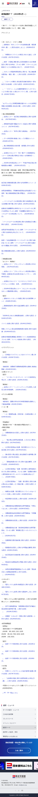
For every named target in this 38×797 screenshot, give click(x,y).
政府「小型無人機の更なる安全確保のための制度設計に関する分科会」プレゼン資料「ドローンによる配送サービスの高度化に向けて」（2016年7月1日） (19, 64)
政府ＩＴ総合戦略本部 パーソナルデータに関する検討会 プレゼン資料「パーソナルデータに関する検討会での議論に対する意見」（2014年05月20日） (18, 242)
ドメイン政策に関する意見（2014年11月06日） (16, 323)
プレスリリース (8, 718)
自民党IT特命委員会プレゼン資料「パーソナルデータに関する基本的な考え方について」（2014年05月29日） (18, 232)
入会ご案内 (19, 750)
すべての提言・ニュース (11, 710)
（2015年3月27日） (10, 535)
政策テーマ (7, 19)
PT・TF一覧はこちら (11, 693)
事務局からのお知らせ (10, 736)
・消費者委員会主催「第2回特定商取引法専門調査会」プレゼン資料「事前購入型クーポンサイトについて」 (19, 530)
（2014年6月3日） (10, 574)
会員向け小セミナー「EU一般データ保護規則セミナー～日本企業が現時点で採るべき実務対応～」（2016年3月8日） (18, 155)
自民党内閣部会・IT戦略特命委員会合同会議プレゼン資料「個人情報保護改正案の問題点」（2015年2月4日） (18, 193)
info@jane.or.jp (23, 785)
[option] (19, 766)
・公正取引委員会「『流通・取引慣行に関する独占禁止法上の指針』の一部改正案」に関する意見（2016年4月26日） (18, 484)
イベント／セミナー (9, 723)
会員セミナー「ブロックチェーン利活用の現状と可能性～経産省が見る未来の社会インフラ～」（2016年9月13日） (18, 273)
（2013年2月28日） (11, 611)
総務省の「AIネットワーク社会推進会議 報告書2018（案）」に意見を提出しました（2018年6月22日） (18, 47)
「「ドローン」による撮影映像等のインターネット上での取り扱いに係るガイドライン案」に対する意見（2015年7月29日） (19, 91)
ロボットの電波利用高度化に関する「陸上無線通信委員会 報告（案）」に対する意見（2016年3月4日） (18, 74)
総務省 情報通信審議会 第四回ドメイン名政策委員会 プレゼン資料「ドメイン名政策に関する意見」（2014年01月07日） (18, 339)
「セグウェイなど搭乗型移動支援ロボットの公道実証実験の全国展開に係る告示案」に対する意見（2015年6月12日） (19, 106)
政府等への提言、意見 (10, 732)
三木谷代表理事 (8, 714)
